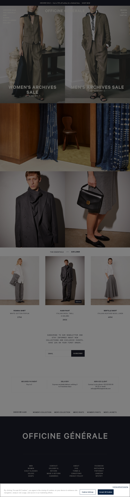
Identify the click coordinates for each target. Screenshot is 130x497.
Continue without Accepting (120, 487)
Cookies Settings (87, 492)
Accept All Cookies (105, 492)
